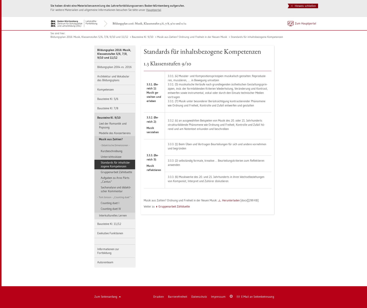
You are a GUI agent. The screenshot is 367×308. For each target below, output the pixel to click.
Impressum (218, 296)
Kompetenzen (105, 89)
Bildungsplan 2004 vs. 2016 (114, 67)
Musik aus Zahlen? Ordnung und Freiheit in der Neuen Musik (192, 37)
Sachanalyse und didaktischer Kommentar (116, 189)
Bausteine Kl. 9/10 (142, 37)
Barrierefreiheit (177, 296)
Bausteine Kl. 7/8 (107, 108)
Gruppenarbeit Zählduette (116, 172)
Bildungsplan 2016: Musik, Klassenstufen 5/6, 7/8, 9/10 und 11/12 (149, 23)
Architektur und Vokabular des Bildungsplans (113, 78)
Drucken (158, 296)
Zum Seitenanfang (105, 296)
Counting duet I (110, 203)
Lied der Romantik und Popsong (113, 125)
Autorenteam (105, 262)
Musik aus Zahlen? (111, 139)
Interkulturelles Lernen (113, 215)
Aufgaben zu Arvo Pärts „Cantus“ (115, 179)
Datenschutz (199, 296)
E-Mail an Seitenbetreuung (257, 296)
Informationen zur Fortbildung (108, 251)
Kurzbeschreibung (111, 151)
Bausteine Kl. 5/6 (107, 99)
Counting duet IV (111, 209)
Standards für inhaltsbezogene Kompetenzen (257, 37)
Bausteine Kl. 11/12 (109, 224)
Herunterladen (231, 200)
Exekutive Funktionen (110, 233)
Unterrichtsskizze (111, 157)
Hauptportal (153, 10)
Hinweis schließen (305, 6)
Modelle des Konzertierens (115, 133)
